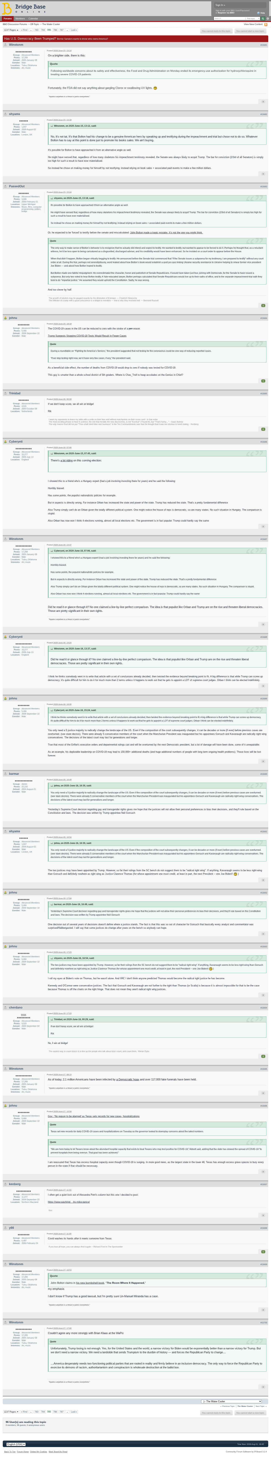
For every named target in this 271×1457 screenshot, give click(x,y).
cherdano (15, 1007)
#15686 (263, 442)
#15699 (263, 1264)
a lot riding (66, 460)
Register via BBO (226, 13)
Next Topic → (261, 1406)
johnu (13, 317)
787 (62, 30)
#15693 (263, 946)
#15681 (263, 45)
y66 (11, 1227)
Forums (8, 18)
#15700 (263, 1323)
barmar (14, 773)
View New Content (253, 24)
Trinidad (14, 393)
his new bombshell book (90, 1283)
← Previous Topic (227, 1406)
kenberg (15, 1184)
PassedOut (17, 186)
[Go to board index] (25, 8)
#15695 (263, 1069)
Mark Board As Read (58, 1452)
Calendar (33, 18)
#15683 (263, 186)
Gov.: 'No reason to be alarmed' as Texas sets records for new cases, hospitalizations (94, 1116)
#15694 (263, 1008)
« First (24, 30)
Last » (74, 30)
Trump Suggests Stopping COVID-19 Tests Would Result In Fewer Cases (87, 335)
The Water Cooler (51, 24)
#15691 (263, 831)
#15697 (263, 1184)
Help (262, 13)
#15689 (263, 699)
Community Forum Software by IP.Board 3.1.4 (246, 1452)
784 (43, 30)
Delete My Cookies (38, 1452)
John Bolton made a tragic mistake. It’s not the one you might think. (166, 232)
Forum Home (23, 1452)
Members (20, 18)
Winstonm (16, 44)
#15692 (263, 893)
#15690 (263, 774)
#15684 (263, 318)
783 (37, 30)
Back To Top (9, 1452)
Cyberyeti (15, 441)
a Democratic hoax (127, 1079)
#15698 (263, 1228)
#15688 (263, 637)
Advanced (267, 18)
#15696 (263, 1106)
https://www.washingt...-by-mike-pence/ (69, 1202)
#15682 (263, 114)
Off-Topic (34, 24)
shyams (14, 114)
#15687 (263, 539)
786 (55, 30)
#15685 (263, 393)
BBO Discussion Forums (15, 24)
